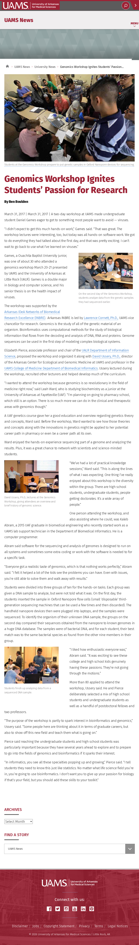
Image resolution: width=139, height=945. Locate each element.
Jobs (35, 926)
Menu (134, 23)
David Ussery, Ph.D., (106, 356)
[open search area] (126, 5)
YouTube (76, 908)
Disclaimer (20, 926)
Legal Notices (118, 926)
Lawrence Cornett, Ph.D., (101, 318)
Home (7, 65)
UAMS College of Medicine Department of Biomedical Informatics (51, 368)
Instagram (67, 908)
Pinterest (93, 908)
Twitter (59, 908)
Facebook (50, 908)
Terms (98, 926)
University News (45, 67)
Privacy (84, 926)
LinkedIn (84, 908)
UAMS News (18, 20)
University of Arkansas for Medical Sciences (31, 5)
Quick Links (134, 5)
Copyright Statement (59, 926)
